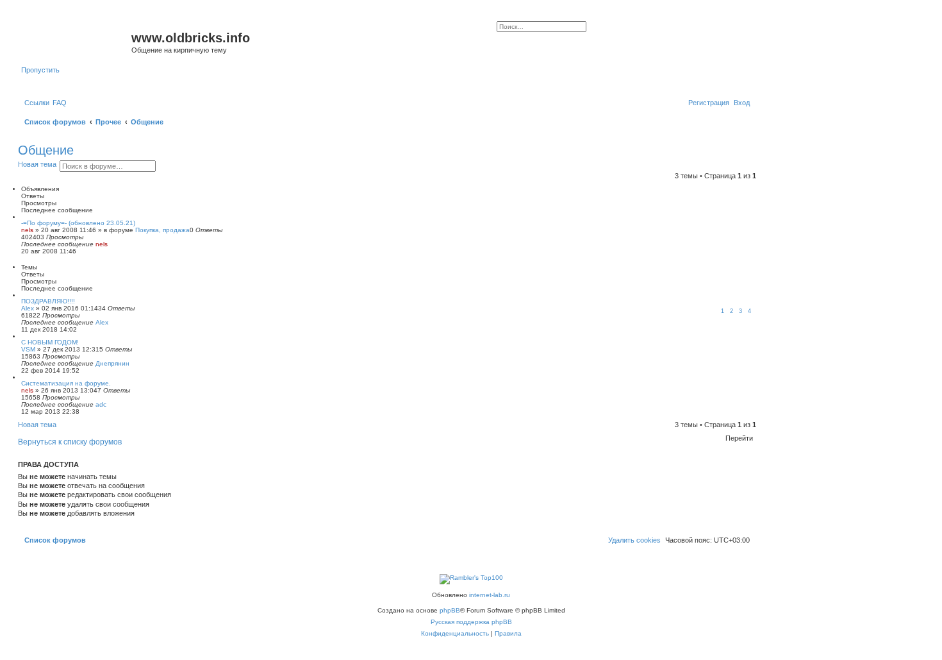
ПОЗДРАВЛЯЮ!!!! (48, 301)
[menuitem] (60, 102)
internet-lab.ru (489, 594)
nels (27, 229)
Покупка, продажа (162, 229)
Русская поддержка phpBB (471, 621)
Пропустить (40, 70)
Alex (27, 308)
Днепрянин (112, 363)
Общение (46, 150)
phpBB (450, 610)
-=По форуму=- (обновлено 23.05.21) (78, 222)
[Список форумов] (76, 41)
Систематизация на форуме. (66, 383)
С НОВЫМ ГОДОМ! (50, 342)
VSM (28, 349)
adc (100, 404)
